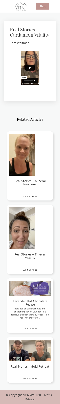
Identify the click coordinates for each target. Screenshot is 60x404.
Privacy (29, 399)
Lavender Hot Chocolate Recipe (30, 303)
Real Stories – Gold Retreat (30, 366)
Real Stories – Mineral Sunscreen (30, 182)
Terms (48, 395)
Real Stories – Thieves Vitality (30, 256)
